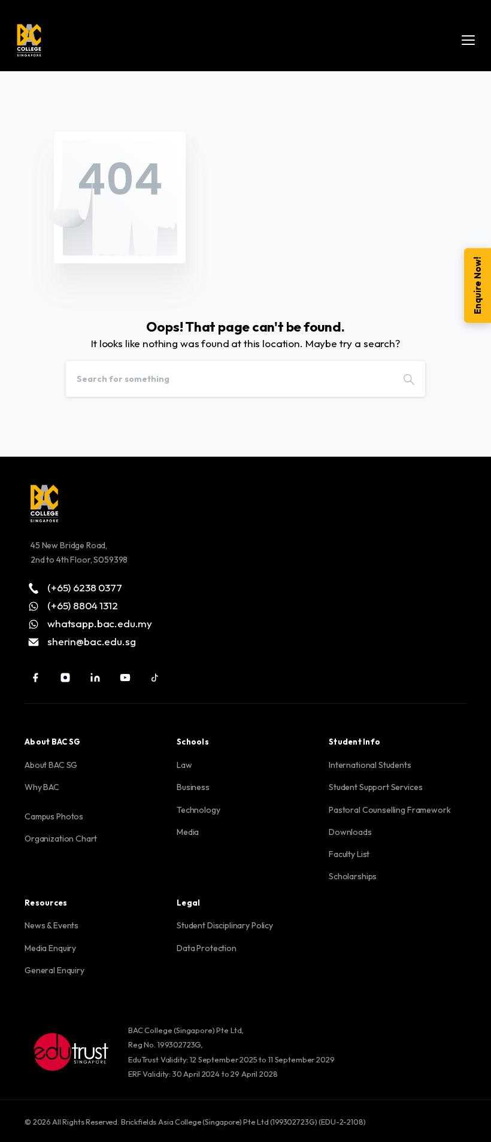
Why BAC (42, 787)
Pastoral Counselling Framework (390, 809)
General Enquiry (54, 970)
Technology (198, 809)
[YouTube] (125, 677)
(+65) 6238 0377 (84, 587)
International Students (370, 765)
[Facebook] (35, 677)
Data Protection (207, 948)
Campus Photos (54, 816)
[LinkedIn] (95, 677)
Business (193, 787)
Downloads (350, 832)
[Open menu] (468, 40)
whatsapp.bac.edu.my (99, 623)
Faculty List (349, 854)
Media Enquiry (50, 948)
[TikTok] (155, 677)
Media (188, 832)
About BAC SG (51, 765)
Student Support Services (375, 787)
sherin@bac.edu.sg (91, 641)
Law (184, 765)
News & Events (51, 925)
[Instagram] (65, 677)
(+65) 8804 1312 (82, 605)
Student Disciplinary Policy (225, 925)
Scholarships (353, 876)
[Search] (409, 379)
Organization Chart (61, 838)
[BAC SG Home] (29, 40)
